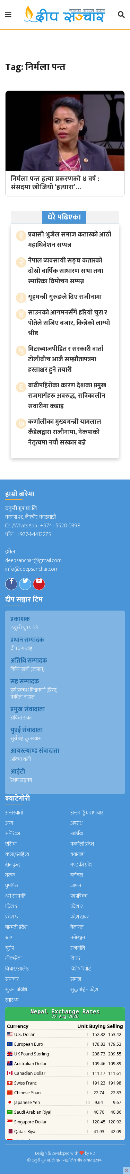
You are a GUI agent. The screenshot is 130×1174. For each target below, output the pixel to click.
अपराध (76, 823)
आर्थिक (77, 833)
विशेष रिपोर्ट (80, 969)
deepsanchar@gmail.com (33, 560)
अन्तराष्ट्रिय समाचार (86, 813)
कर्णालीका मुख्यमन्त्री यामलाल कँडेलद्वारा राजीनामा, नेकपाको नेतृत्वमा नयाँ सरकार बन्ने (64, 432)
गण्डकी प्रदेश (82, 865)
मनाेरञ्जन (77, 937)
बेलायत (77, 927)
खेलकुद (12, 865)
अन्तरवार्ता (14, 813)
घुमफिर (11, 885)
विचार (75, 958)
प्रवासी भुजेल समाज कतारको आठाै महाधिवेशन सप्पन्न (69, 239)
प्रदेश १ (11, 906)
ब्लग (9, 937)
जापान (75, 885)
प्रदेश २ (76, 906)
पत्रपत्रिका (78, 896)
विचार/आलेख (17, 969)
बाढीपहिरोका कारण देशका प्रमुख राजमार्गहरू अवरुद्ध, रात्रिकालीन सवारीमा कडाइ (67, 396)
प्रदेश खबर (79, 917)
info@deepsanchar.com (32, 569)
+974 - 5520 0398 (60, 525)
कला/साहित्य (17, 854)
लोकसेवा (13, 958)
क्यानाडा (77, 854)
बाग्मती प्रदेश (16, 927)
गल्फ (10, 875)
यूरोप (9, 948)
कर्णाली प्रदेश (82, 844)
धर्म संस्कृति (15, 896)
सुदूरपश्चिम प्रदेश (84, 989)
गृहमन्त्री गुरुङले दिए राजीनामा (65, 297)
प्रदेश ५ (11, 917)
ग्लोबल (76, 875)
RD (92, 1153)
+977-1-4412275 (34, 534)
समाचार (12, 979)
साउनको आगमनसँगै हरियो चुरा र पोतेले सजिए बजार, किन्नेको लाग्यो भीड (69, 323)
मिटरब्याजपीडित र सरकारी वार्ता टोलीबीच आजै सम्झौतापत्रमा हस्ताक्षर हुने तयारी (65, 359)
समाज (75, 979)
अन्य (9, 823)
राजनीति (77, 948)
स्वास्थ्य (11, 1000)
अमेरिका (12, 833)
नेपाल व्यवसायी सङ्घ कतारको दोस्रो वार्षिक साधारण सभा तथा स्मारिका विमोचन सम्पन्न (65, 271)
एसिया (11, 844)
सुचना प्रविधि (16, 989)
